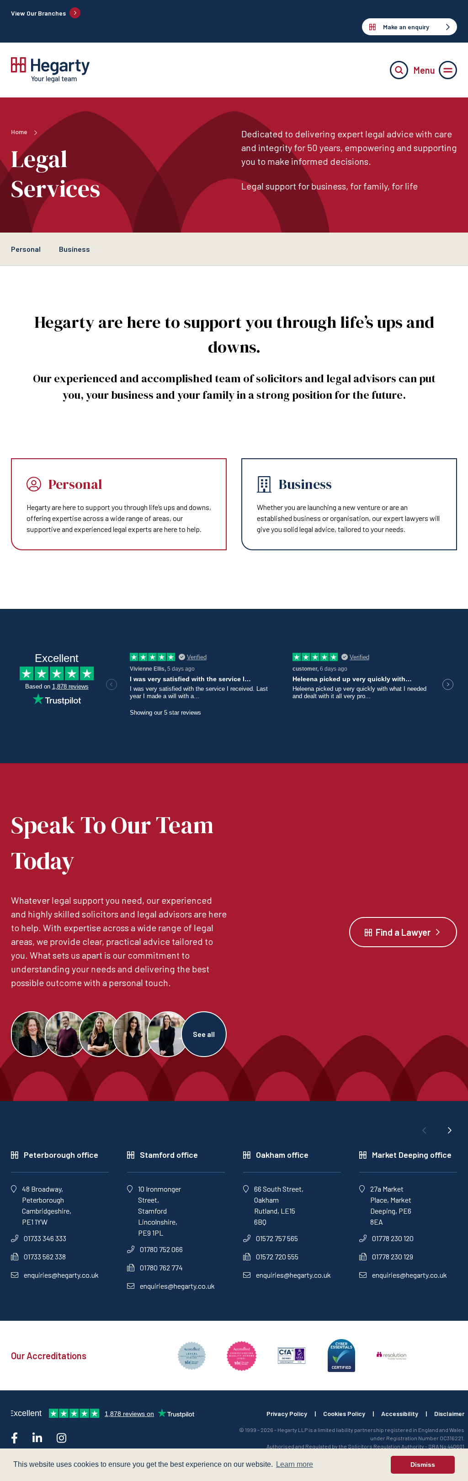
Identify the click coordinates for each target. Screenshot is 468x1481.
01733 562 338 (45, 1256)
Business (74, 248)
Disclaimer (449, 1413)
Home (19, 132)
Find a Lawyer (403, 932)
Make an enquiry (406, 27)
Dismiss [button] (422, 1464)
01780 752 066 (161, 1249)
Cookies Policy (344, 1413)
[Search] (399, 70)
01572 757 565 (277, 1238)
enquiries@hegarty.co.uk (61, 1274)
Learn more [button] (294, 1464)
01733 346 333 (45, 1238)
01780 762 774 (161, 1267)
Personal (26, 248)
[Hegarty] (50, 69)
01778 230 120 (393, 1238)
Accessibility (399, 1413)
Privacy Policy (286, 1413)
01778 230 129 (392, 1256)
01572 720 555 (277, 1256)
